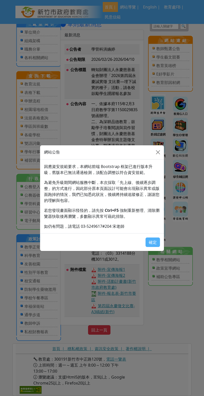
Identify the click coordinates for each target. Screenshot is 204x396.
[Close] (158, 152)
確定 (153, 242)
